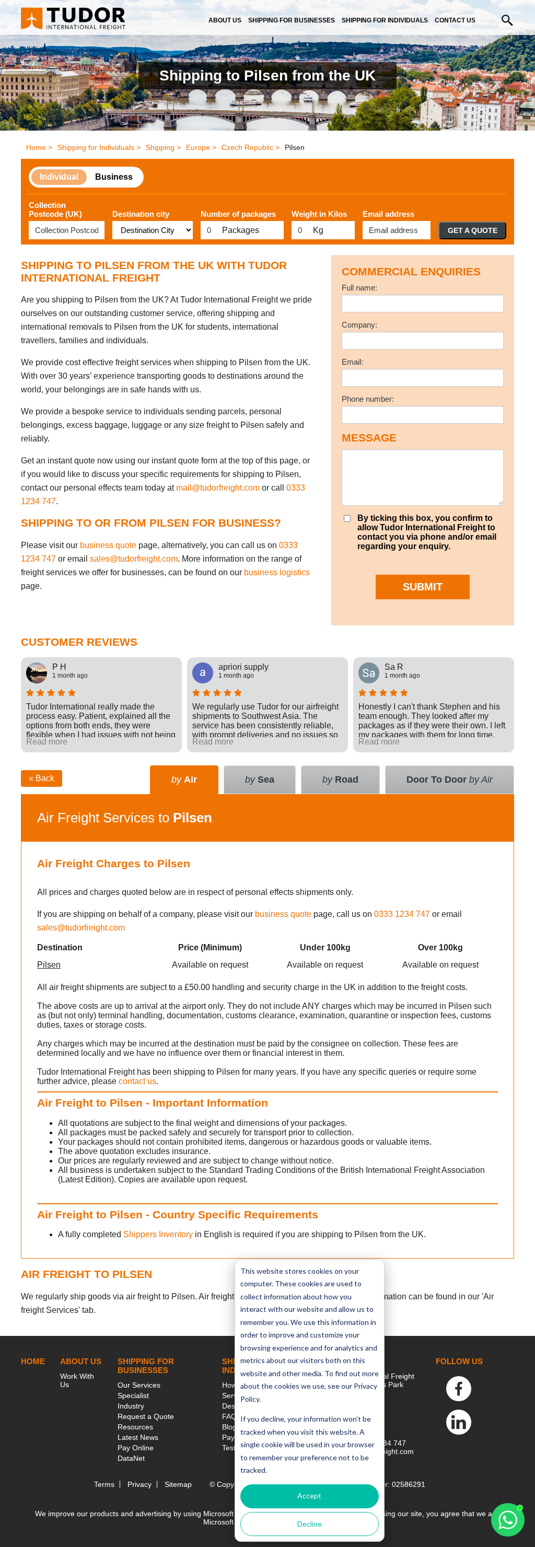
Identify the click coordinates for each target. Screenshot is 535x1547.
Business (114, 176)
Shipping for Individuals (385, 20)
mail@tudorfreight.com (218, 487)
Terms (104, 1484)
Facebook (458, 1388)
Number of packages (238, 214)
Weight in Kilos (319, 214)
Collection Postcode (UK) (55, 209)
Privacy (139, 1484)
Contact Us (455, 20)
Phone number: (368, 398)
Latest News (138, 1437)
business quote (108, 545)
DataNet (131, 1458)
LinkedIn (458, 1422)
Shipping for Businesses (291, 20)
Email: (352, 361)
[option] (101, 704)
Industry (131, 1406)
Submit (423, 586)
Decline (309, 1523)
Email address (388, 214)
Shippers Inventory (158, 1234)
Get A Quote (472, 230)
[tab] (449, 779)
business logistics (277, 572)
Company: (359, 324)
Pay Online (136, 1448)
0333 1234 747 (402, 914)
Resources (135, 1427)
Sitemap (178, 1484)
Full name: (359, 287)
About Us (224, 20)
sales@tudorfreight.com (134, 558)
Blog (229, 1427)
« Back (41, 778)
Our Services (139, 1385)
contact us (137, 1081)
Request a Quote (146, 1416)
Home (33, 1361)
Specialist (133, 1395)
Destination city (140, 214)
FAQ (229, 1416)
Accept (309, 1495)
